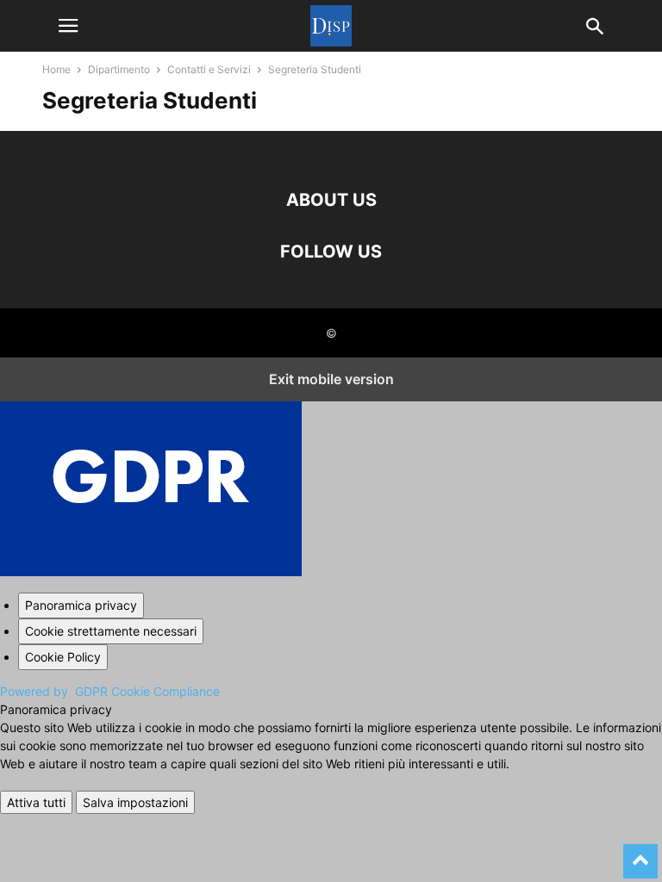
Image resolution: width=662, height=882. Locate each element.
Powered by (110, 691)
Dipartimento (119, 69)
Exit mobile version (331, 379)
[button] (68, 26)
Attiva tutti (36, 802)
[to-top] (640, 853)
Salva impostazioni (135, 802)
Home (56, 69)
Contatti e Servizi (209, 69)
